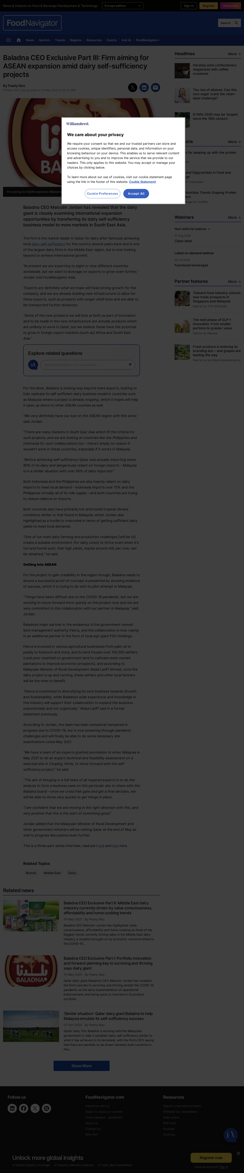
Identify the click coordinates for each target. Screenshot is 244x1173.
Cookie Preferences (102, 193)
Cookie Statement (142, 182)
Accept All (136, 193)
